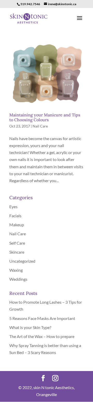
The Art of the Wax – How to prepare (41, 336)
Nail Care (40, 126)
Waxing (16, 270)
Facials (15, 215)
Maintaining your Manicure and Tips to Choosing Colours (44, 117)
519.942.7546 (30, 4)
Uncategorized (22, 261)
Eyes (13, 206)
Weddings (18, 279)
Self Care (17, 242)
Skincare (16, 252)
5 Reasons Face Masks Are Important (42, 318)
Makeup (16, 224)
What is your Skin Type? (30, 327)
